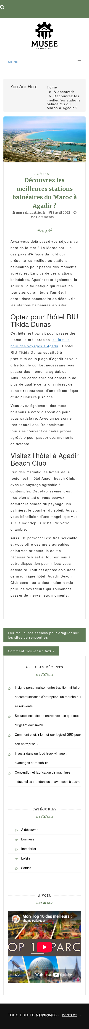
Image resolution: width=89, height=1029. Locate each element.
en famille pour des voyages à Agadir (40, 342)
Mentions (44, 1015)
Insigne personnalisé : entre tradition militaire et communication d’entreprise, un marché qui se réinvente (48, 696)
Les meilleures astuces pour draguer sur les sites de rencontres (43, 635)
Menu (13, 62)
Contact (69, 1015)
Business (27, 839)
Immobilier (28, 848)
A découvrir (44, 174)
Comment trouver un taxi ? (31, 651)
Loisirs (26, 858)
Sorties (26, 867)
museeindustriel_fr (31, 212)
